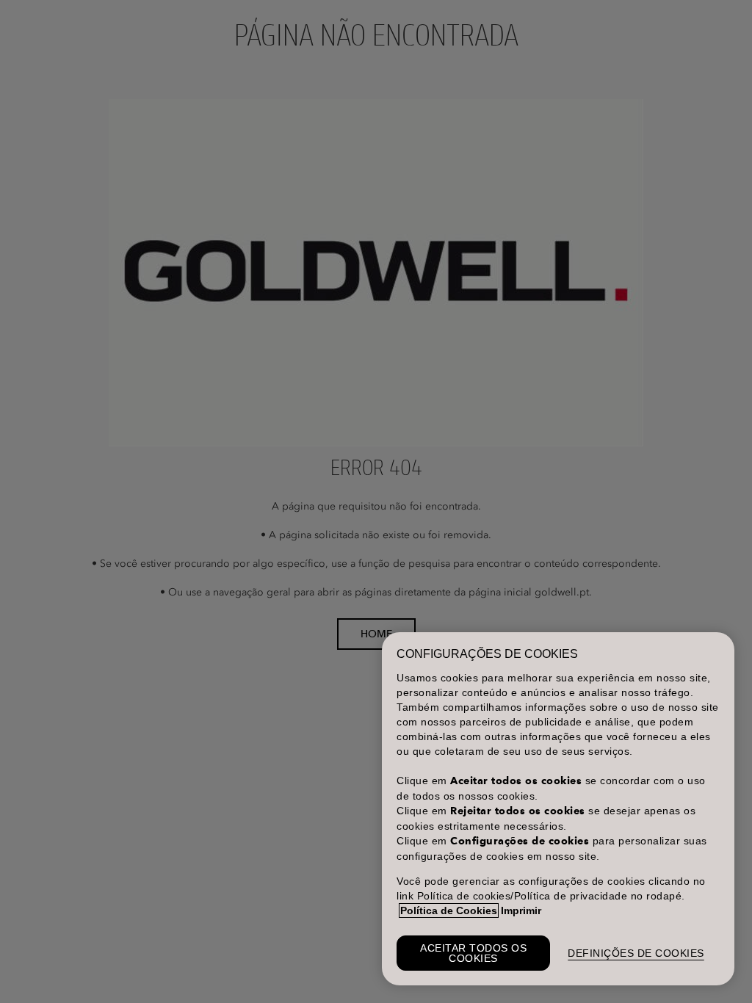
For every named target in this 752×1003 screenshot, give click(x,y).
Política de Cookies (448, 910)
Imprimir (521, 910)
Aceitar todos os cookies (473, 953)
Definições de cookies (636, 953)
